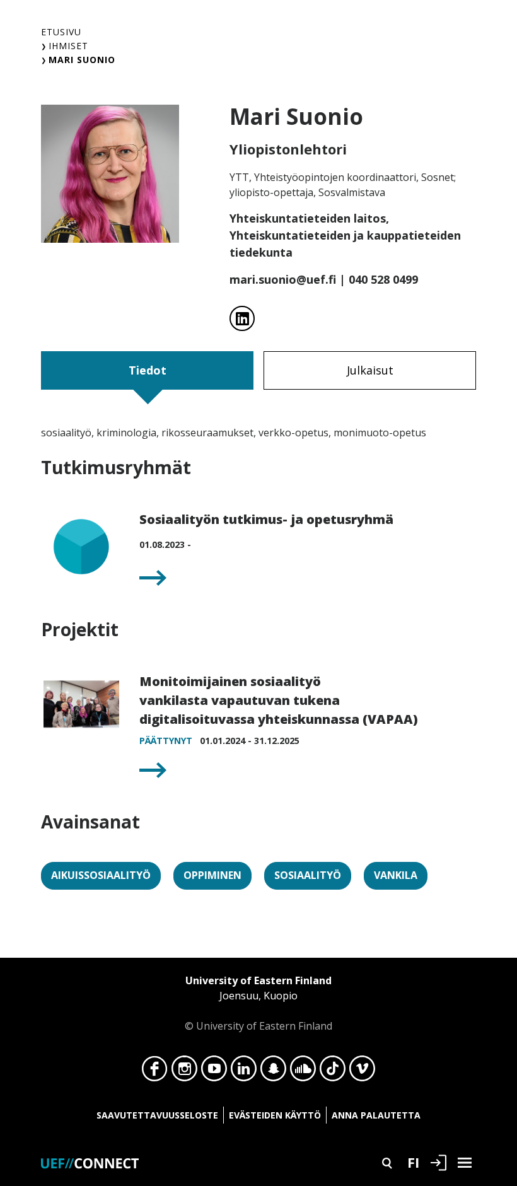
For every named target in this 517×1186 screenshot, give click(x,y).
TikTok (333, 1071)
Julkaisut (370, 370)
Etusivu (61, 32)
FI (413, 1162)
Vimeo (362, 1071)
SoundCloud (303, 1071)
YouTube (214, 1071)
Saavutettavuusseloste (157, 1115)
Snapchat (273, 1071)
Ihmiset (68, 46)
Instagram (184, 1071)
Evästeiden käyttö (275, 1115)
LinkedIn (244, 1071)
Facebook (155, 1071)
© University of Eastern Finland (258, 1003)
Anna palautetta (376, 1115)
